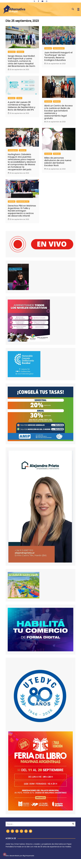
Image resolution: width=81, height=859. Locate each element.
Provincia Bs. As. (22, 202)
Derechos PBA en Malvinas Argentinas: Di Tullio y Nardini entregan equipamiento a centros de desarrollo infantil (22, 210)
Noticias (20, 52)
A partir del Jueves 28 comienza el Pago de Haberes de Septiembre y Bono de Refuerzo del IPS (21, 106)
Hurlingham (13, 150)
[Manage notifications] (4, 854)
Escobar (12, 52)
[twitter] (34, 1)
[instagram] (46, 1)
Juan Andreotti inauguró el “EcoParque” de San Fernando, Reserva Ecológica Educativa (58, 56)
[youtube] (42, 1)
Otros (19, 98)
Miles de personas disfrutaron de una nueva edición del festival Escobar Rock (57, 161)
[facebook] (38, 1)
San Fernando (58, 48)
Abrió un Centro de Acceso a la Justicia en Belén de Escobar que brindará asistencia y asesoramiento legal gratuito (58, 112)
